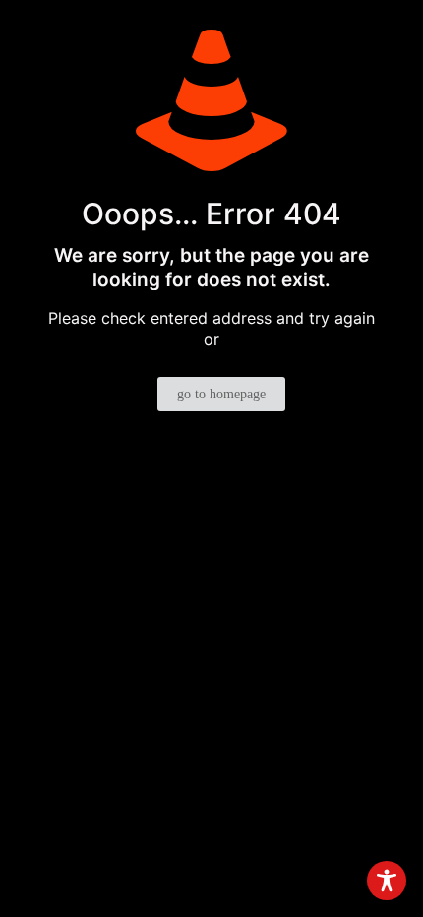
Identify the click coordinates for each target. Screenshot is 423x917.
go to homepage (221, 394)
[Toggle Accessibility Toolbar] (386, 880)
